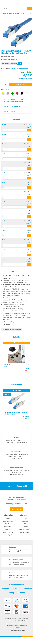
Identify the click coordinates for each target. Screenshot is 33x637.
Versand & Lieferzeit (8, 532)
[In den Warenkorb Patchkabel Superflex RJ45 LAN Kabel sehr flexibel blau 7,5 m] (29, 216)
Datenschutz (24, 526)
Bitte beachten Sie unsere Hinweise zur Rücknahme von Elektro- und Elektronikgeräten (16, 456)
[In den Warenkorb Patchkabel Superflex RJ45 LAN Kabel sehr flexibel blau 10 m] (29, 226)
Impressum (25, 521)
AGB (24, 524)
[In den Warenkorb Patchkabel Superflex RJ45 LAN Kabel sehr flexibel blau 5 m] (29, 207)
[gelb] (3, 93)
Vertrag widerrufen (16, 509)
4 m (3, 192)
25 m (3, 249)
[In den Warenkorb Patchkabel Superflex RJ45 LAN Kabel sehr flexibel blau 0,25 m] (29, 139)
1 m (3, 153)
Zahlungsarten (8, 529)
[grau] (8, 93)
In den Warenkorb (20, 84)
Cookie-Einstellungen (25, 532)
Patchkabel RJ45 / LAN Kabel (12, 329)
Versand (29, 78)
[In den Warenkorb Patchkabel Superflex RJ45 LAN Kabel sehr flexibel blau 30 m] (29, 264)
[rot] (17, 93)
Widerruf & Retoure (24, 529)
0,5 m (4, 144)
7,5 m (4, 211)
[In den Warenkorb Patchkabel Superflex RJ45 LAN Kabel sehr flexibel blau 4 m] (29, 197)
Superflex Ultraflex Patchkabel (20, 68)
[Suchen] (29, 8)
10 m (3, 220)
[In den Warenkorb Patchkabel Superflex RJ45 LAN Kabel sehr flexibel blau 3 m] (29, 187)
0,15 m (4, 124)
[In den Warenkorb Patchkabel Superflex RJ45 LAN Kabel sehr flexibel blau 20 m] (29, 245)
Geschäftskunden (8, 521)
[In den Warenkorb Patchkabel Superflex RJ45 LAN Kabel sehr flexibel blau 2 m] (29, 178)
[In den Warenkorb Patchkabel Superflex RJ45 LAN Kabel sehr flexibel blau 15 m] (29, 235)
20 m (3, 240)
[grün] (12, 93)
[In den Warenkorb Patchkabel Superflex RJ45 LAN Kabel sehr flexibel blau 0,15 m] (29, 130)
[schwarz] (22, 93)
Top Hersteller (26, 589)
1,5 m (4, 163)
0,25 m (4, 134)
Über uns (24, 518)
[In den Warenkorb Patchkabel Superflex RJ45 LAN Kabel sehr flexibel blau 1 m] (29, 158)
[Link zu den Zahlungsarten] (16, 607)
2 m (3, 172)
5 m (3, 201)
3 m (3, 182)
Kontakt (8, 518)
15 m (3, 230)
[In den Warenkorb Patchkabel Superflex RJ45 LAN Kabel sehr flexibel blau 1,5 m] (29, 168)
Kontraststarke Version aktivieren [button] (16, 630)
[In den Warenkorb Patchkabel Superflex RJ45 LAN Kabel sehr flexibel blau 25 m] (29, 255)
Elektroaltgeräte (8, 535)
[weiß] (26, 93)
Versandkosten (24, 618)
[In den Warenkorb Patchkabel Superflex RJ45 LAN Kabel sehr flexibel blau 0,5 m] (29, 149)
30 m (3, 259)
